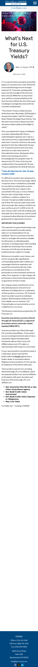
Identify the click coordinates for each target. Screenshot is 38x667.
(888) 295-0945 (23, 643)
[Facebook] (15, 665)
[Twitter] (18, 665)
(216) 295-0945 (22, 640)
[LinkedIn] (22, 665)
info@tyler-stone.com (19, 661)
